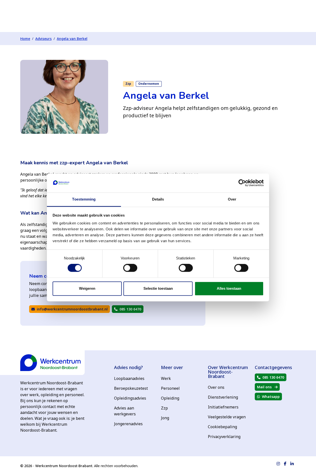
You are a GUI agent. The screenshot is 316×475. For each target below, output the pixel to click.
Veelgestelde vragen (227, 417)
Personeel (170, 388)
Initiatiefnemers (223, 407)
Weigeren (87, 288)
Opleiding (170, 398)
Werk (166, 378)
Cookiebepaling (222, 426)
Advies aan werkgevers (125, 411)
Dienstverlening (223, 397)
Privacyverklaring (224, 436)
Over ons (216, 387)
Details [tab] (158, 199)
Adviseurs (43, 38)
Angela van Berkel (72, 38)
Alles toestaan (229, 288)
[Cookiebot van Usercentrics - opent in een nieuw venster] (242, 183)
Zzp (164, 408)
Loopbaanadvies (129, 378)
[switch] (130, 268)
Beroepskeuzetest (131, 388)
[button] (69, 309)
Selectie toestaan (158, 288)
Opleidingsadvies (130, 398)
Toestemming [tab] (84, 199)
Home (25, 38)
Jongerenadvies (128, 423)
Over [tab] (232, 199)
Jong (165, 418)
